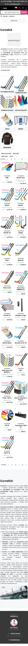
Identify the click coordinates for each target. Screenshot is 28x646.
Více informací (5, 70)
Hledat (24, 12)
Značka (5, 16)
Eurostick (11, 16)
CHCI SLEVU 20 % (15, 4)
